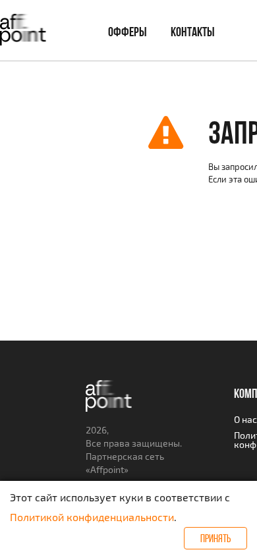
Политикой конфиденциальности (92, 517)
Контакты (193, 32)
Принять (215, 538)
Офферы (127, 32)
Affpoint (107, 469)
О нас (245, 419)
